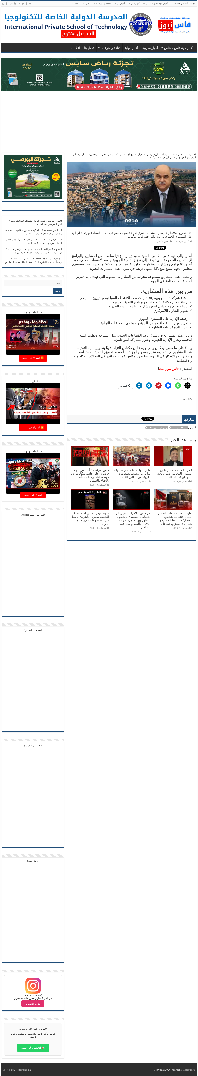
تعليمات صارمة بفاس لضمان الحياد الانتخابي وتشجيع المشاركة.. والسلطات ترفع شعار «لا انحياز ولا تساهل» (174, 518)
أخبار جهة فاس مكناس (157, 3)
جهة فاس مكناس (179, 427)
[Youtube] (15, 3)
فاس (179, 154)
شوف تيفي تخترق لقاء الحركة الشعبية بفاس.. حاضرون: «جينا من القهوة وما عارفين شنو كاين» (90, 518)
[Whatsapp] (2, 3)
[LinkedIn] (18, 3)
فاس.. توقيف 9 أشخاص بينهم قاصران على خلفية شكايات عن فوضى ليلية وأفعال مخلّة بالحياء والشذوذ (90, 475)
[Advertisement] (99, 122)
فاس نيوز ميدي (169, 369)
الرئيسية (189, 154)
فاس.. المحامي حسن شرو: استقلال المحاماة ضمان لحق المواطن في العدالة (174, 473)
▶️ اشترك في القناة (33, 357)
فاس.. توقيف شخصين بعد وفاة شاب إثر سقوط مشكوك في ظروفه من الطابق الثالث (131, 473)
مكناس (160, 241)
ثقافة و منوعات (103, 3)
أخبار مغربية (134, 3)
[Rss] (29, 3)
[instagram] (11, 3)
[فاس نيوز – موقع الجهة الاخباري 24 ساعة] (174, 24)
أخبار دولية (120, 3)
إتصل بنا (86, 3)
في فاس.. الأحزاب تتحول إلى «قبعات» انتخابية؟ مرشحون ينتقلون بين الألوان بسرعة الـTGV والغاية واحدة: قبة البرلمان (132, 520)
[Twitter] (23, 3)
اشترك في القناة (33, 495)
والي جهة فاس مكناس (157, 427)
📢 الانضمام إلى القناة (33, 1047)
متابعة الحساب (33, 1003)
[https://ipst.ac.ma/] (78, 24)
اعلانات (75, 3)
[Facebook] (26, 3)
